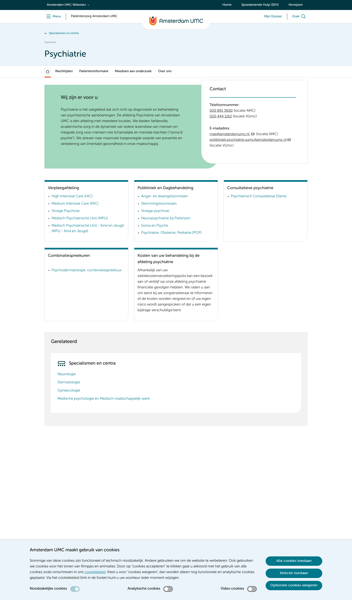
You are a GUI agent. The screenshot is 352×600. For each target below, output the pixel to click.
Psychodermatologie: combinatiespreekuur (87, 270)
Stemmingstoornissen (159, 204)
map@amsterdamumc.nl (230, 134)
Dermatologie (68, 382)
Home (227, 5)
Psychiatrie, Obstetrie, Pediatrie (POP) (171, 233)
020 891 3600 (221, 111)
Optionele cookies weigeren (294, 585)
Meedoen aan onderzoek (133, 71)
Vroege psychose (155, 211)
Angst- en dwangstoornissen (164, 196)
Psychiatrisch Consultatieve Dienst (258, 196)
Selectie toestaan (294, 573)
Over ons (165, 71)
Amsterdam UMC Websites (66, 5)
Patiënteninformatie (93, 71)
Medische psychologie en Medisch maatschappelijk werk (103, 399)
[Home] (47, 71)
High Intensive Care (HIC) (72, 196)
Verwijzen (295, 5)
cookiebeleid (95, 572)
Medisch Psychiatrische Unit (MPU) (80, 218)
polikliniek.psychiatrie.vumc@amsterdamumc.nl (248, 140)
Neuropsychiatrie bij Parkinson (165, 218)
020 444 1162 (221, 116)
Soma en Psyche (154, 226)
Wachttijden (64, 71)
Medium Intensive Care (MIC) (75, 204)
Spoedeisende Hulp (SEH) (260, 5)
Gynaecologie (68, 391)
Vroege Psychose (65, 211)
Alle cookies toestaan (294, 561)
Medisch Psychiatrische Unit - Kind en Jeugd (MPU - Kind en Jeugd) (88, 228)
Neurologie (66, 374)
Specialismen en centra (64, 33)
